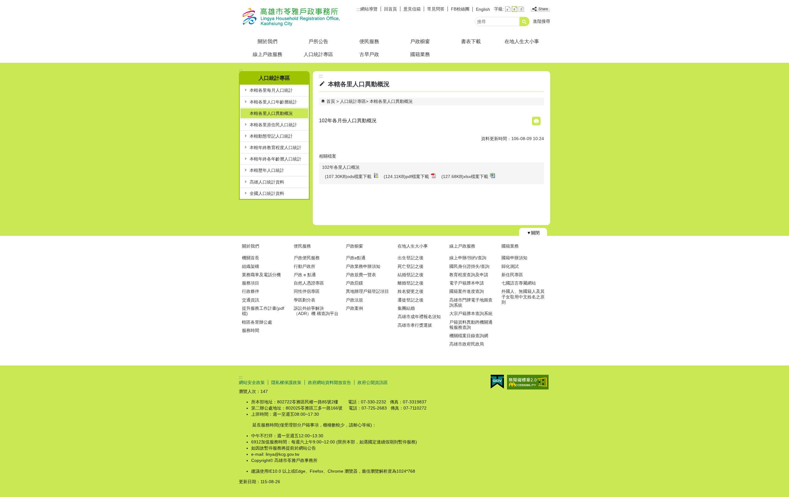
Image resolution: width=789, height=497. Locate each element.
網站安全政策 (252, 382)
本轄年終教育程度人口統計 (275, 147)
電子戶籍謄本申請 (466, 283)
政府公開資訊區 (373, 382)
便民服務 (369, 41)
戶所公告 (318, 41)
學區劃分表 (304, 299)
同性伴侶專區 (307, 291)
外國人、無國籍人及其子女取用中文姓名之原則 (523, 297)
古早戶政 (369, 54)
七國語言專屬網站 (518, 283)
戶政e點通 (356, 257)
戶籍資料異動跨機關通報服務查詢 (471, 325)
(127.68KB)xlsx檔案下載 (464, 177)
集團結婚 (406, 308)
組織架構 (250, 266)
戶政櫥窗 (420, 41)
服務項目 (250, 283)
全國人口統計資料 (267, 193)
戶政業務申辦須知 (363, 266)
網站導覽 (369, 8)
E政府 (497, 382)
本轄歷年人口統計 (267, 170)
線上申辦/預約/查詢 (467, 257)
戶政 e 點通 (305, 274)
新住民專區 (512, 274)
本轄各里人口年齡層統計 (273, 101)
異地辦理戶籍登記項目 (367, 291)
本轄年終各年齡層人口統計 (275, 158)
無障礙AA (528, 382)
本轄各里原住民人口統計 (273, 124)
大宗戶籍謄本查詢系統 (471, 313)
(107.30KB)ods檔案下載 (348, 177)
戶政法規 (354, 299)
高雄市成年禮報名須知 (419, 316)
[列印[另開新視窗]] (536, 121)
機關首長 (250, 257)
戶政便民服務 (307, 257)
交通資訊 (250, 299)
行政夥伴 (250, 291)
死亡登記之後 (410, 266)
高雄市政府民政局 (466, 343)
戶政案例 (354, 308)
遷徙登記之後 (410, 299)
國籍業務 (420, 54)
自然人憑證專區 (309, 283)
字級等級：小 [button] (507, 9)
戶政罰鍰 (354, 283)
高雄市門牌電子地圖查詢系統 (471, 302)
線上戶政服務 (267, 54)
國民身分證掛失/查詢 (469, 266)
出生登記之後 (410, 257)
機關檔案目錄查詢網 (468, 335)
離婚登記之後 (410, 283)
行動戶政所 (304, 266)
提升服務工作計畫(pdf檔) (263, 311)
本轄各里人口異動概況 (271, 113)
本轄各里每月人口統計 (271, 90)
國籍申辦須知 (514, 257)
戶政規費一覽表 (361, 274)
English (483, 9)
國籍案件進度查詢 (466, 291)
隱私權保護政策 (286, 382)
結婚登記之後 (410, 274)
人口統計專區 (318, 54)
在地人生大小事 (522, 41)
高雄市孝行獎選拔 (415, 325)
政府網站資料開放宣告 (329, 382)
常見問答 (435, 8)
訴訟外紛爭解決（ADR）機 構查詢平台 (316, 311)
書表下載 (471, 41)
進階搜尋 (541, 21)
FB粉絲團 (460, 8)
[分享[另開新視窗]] (540, 9)
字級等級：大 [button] (521, 9)
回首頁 (390, 8)
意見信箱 (412, 8)
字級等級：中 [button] (514, 9)
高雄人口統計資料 (267, 182)
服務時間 (250, 330)
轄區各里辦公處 (257, 322)
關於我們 (267, 41)
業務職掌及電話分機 (261, 274)
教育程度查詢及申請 (468, 274)
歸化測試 (510, 266)
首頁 (330, 101)
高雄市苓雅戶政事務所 (291, 16)
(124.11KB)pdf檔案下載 (406, 177)
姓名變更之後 (410, 291)
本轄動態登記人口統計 (271, 136)
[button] (524, 21)
